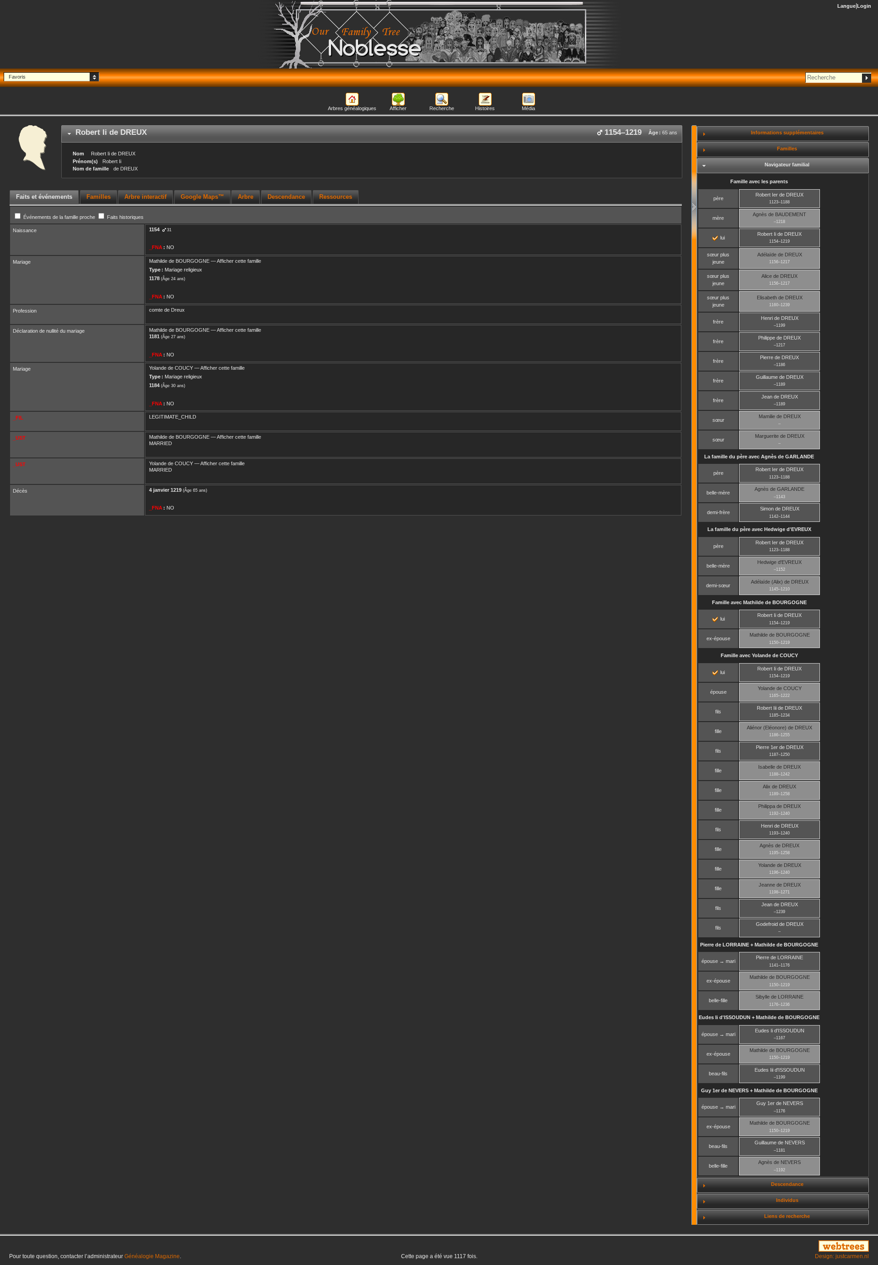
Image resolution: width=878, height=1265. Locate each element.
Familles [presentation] (98, 196)
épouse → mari (718, 961)
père (718, 198)
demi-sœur (718, 585)
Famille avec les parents (759, 181)
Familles (787, 148)
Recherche (441, 108)
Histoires (485, 108)
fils (718, 711)
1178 (154, 278)
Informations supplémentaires (787, 132)
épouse (718, 692)
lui (722, 237)
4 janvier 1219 (165, 490)
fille (718, 731)
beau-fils (718, 1073)
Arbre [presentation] (245, 196)
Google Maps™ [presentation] (202, 196)
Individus (787, 1200)
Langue (846, 6)
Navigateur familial (787, 164)
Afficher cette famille (239, 261)
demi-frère (718, 512)
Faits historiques (125, 217)
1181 (154, 336)
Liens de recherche (787, 1216)
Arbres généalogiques (352, 108)
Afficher (398, 108)
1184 (154, 385)
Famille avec (759, 602)
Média (528, 108)
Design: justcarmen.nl (842, 1256)
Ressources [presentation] (335, 196)
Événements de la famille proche (59, 217)
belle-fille (718, 1000)
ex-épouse (718, 638)
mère (718, 218)
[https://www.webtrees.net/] (731, 1246)
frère (718, 321)
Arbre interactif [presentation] (145, 196)
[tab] (371, 134)
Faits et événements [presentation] (44, 196)
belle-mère (718, 492)
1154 (154, 229)
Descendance (787, 1184)
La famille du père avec (759, 456)
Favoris (17, 77)
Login (864, 6)
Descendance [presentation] (286, 196)
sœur (718, 420)
